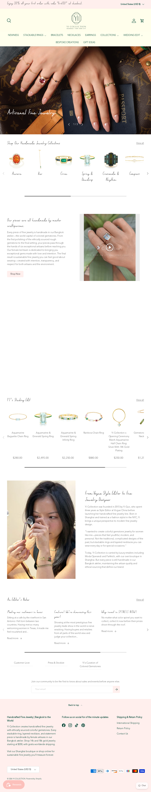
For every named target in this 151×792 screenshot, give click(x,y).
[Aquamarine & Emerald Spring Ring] (43, 417)
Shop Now (15, 274)
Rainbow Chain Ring (93, 433)
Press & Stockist (56, 663)
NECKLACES (74, 35)
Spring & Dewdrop (87, 177)
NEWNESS (13, 35)
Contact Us (122, 734)
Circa (63, 174)
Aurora (16, 174)
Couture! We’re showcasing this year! (72, 614)
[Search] (8, 20)
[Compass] (134, 159)
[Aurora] (16, 159)
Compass (134, 174)
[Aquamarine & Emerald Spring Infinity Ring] (68, 417)
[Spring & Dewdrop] (87, 159)
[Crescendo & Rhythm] (110, 159)
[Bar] (40, 159)
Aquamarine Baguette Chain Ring (17, 435)
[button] (142, 21)
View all (140, 143)
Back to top (73, 705)
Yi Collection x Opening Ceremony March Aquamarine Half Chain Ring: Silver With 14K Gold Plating (118, 442)
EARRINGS (90, 35)
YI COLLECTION (19, 779)
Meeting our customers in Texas (24, 612)
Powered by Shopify (34, 779)
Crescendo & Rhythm (111, 177)
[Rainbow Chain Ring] (94, 417)
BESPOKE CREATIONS (67, 42)
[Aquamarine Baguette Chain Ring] (18, 417)
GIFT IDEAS (89, 42)
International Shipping (128, 723)
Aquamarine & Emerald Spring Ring (43, 435)
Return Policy (123, 728)
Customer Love (22, 663)
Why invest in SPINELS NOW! (119, 612)
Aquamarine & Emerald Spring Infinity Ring (68, 436)
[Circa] (63, 159)
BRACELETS (57, 35)
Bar (40, 174)
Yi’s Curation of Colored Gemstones (90, 665)
